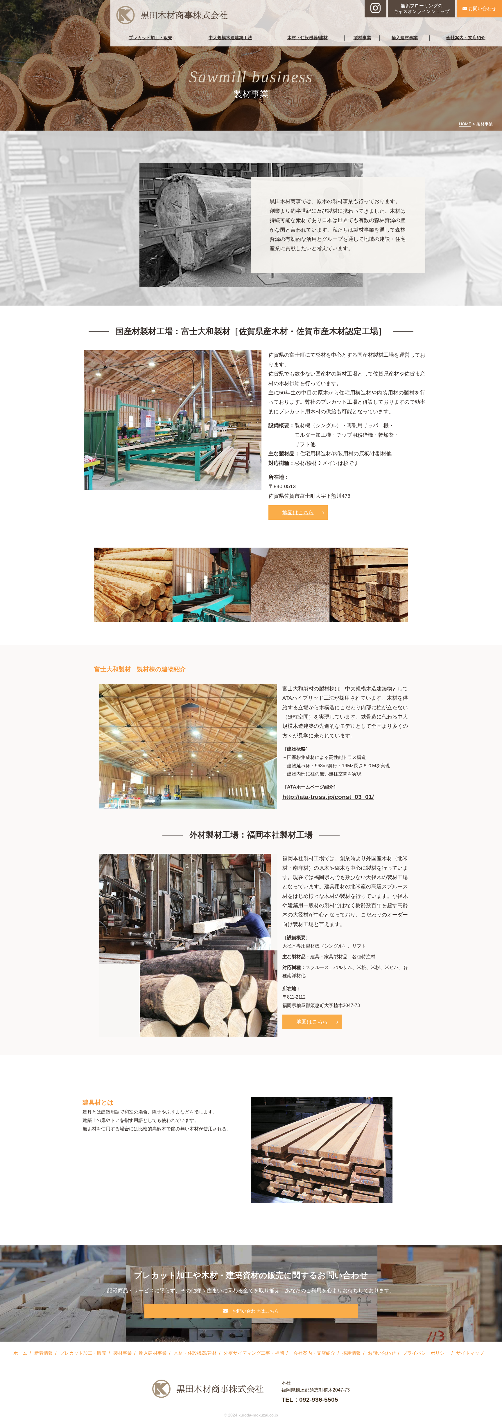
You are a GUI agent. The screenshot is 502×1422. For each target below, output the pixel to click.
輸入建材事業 (405, 37)
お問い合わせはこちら (255, 1311)
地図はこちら (298, 512)
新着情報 (43, 1353)
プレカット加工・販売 (150, 37)
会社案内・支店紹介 (465, 37)
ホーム (20, 1353)
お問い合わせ (481, 8)
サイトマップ (470, 1353)
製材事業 (362, 37)
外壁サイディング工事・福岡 (254, 1353)
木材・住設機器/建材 (307, 37)
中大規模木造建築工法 (230, 37)
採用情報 (351, 1353)
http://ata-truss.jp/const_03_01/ (328, 796)
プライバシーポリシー (426, 1353)
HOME (465, 124)
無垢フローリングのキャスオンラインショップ (421, 8)
